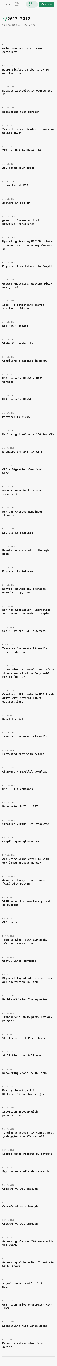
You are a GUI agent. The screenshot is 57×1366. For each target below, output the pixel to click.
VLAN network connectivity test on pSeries (26, 903)
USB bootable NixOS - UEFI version (22, 380)
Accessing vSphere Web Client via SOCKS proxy (28, 1264)
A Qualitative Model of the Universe (23, 1285)
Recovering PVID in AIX (20, 806)
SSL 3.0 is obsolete (17, 533)
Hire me (48, 4)
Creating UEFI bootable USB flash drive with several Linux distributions (28, 698)
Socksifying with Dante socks (24, 1326)
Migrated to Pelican (17, 571)
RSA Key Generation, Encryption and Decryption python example (26, 611)
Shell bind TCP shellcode (21, 1055)
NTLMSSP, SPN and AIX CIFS (22, 452)
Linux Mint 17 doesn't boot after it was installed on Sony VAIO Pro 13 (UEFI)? (28, 673)
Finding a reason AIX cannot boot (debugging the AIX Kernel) (28, 1134)
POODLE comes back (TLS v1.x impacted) (24, 492)
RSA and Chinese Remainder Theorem (22, 513)
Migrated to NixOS (16, 417)
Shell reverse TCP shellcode (24, 1038)
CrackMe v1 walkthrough (20, 1224)
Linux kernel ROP (15, 185)
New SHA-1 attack (15, 326)
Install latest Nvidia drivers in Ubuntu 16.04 (28, 131)
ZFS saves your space (18, 168)
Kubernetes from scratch (20, 112)
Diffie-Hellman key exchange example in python (24, 590)
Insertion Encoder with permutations (20, 1113)
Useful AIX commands (17, 789)
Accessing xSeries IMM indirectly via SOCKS (28, 1243)
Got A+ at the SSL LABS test (24, 631)
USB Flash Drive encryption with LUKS (27, 1306)
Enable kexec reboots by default (27, 1154)
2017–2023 (17, 4)
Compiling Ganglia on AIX (21, 841)
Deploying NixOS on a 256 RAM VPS (28, 434)
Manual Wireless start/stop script (23, 1345)
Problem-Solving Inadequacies (24, 999)
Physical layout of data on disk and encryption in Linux (27, 980)
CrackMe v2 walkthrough (20, 1206)
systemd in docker (16, 203)
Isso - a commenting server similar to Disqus (23, 306)
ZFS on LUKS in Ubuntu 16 (21, 150)
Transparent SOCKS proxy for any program (27, 1018)
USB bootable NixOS (16, 399)
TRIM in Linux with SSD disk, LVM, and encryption (24, 941)
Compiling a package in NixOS (24, 361)
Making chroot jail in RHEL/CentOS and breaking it (24, 1092)
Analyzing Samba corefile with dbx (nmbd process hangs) (25, 860)
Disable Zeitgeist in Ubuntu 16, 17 (27, 92)
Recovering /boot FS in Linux (24, 1073)
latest (8, 4)
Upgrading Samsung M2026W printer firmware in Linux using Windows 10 (28, 245)
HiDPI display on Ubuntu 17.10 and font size (25, 71)
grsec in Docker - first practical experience (20, 222)
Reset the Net (12, 719)
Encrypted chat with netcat (23, 754)
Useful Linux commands (19, 961)
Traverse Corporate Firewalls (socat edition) (24, 650)
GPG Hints (9, 922)
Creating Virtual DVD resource (25, 824)
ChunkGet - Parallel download (24, 771)
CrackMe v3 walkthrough (20, 1189)
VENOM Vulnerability (17, 343)
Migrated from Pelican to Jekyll (27, 266)
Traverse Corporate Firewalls (24, 736)
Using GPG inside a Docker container (22, 50)
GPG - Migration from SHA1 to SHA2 (24, 471)
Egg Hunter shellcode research (25, 1171)
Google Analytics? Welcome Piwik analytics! (27, 285)
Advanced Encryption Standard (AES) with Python (24, 882)
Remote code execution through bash (25, 552)
